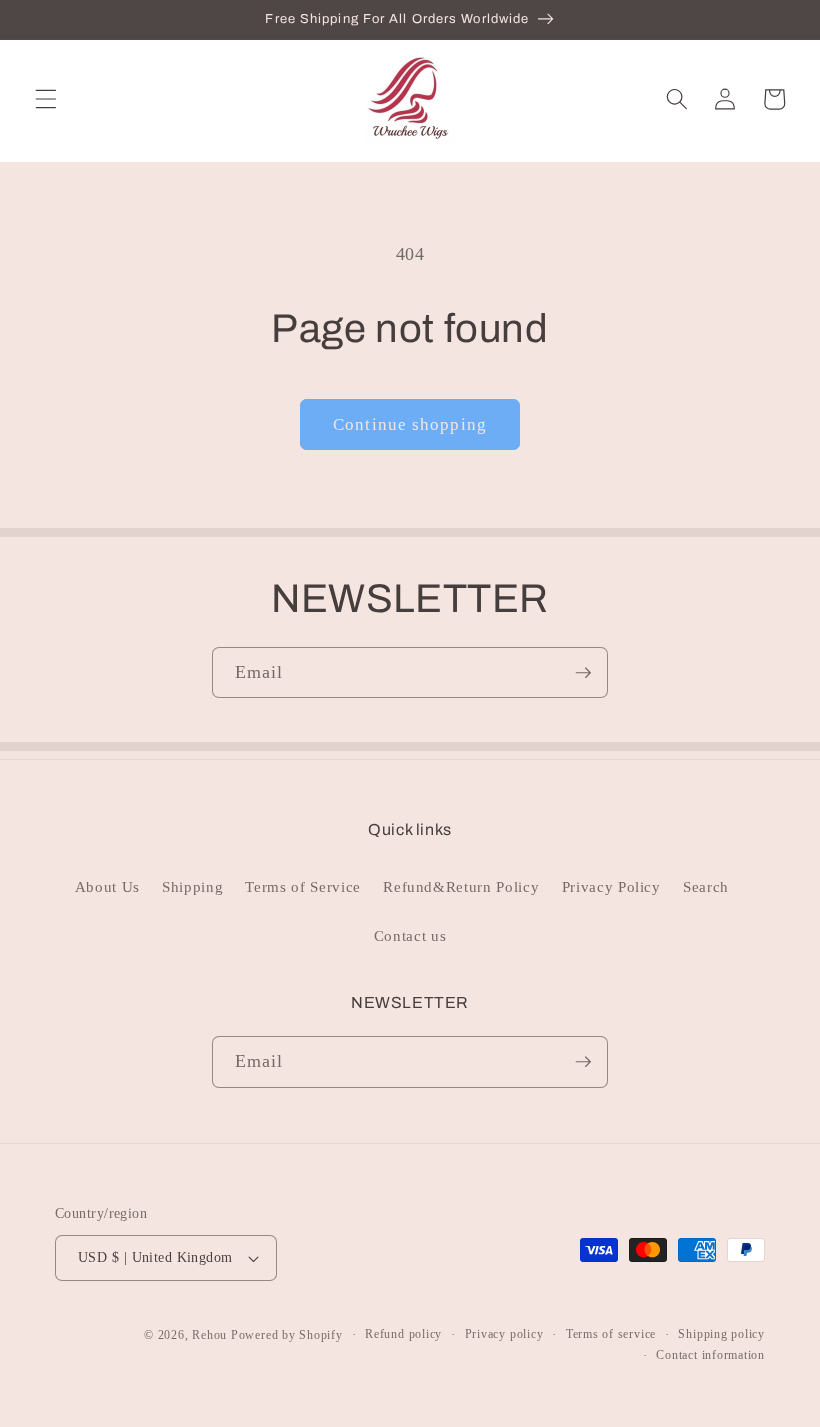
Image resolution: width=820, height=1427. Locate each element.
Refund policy (403, 1334)
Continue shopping (410, 424)
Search (706, 886)
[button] (46, 99)
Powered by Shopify (287, 1335)
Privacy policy (504, 1334)
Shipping (192, 886)
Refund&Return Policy (461, 886)
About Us (107, 886)
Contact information (710, 1355)
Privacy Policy (611, 886)
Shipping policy (721, 1334)
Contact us (410, 935)
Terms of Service (303, 886)
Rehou (209, 1335)
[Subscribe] (583, 673)
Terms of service (611, 1334)
